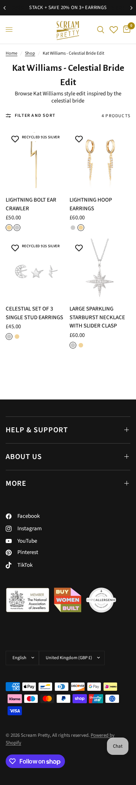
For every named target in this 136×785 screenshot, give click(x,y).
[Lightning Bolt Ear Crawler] (36, 160)
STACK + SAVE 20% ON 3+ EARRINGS (68, 7)
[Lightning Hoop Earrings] (100, 160)
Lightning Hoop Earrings (91, 204)
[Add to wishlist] (15, 139)
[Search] (100, 29)
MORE (16, 483)
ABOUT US (24, 456)
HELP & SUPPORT (37, 430)
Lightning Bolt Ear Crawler (31, 204)
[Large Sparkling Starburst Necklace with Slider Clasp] (100, 269)
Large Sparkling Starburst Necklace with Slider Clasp (97, 317)
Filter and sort (35, 115)
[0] (125, 29)
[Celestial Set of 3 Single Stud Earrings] (36, 269)
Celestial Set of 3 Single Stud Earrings (34, 313)
